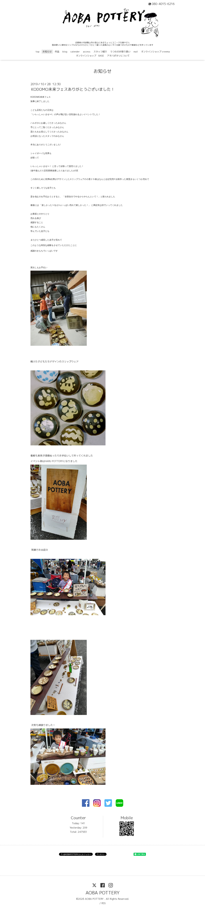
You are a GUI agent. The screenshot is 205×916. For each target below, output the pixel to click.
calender (75, 51)
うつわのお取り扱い (120, 51)
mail (136, 51)
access (86, 51)
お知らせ (47, 51)
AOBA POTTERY (103, 893)
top (37, 51)
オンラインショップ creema (155, 51)
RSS (103, 903)
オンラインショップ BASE (90, 55)
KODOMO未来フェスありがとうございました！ (73, 89)
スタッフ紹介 (100, 51)
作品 (57, 51)
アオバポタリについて (118, 55)
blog (64, 51)
